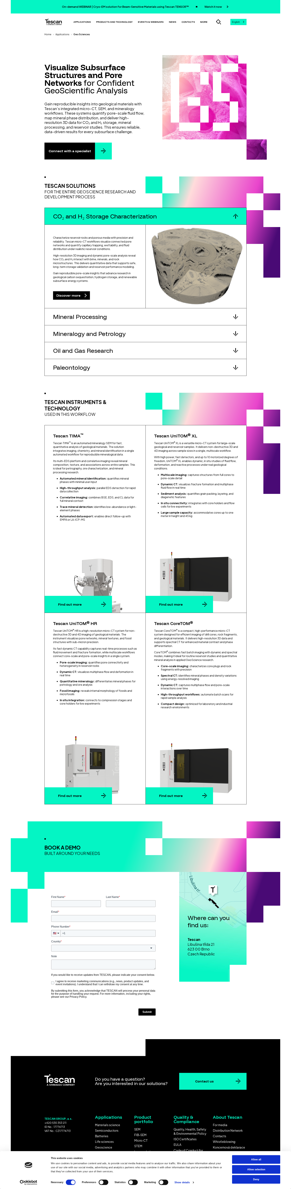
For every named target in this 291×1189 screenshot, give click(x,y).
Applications (82, 21)
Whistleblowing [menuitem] (224, 1141)
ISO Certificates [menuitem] (185, 1139)
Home (47, 34)
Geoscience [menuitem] (103, 1147)
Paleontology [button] (71, 367)
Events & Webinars (151, 21)
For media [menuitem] (220, 1125)
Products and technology (114, 21)
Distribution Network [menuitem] (228, 1130)
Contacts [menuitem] (219, 1136)
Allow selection (256, 1169)
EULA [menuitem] (177, 1145)
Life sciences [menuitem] (104, 1141)
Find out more (70, 604)
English (236, 22)
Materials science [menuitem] (107, 1125)
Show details (182, 1182)
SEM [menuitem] (137, 1129)
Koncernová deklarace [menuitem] (229, 1147)
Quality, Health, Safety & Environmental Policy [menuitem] (190, 1131)
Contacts (188, 21)
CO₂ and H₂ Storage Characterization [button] (105, 216)
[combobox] (238, 22)
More (203, 21)
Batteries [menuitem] (101, 1136)
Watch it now (213, 6)
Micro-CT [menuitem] (141, 1140)
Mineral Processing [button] (80, 316)
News (172, 21)
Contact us (204, 1081)
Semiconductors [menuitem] (106, 1130)
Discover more (68, 295)
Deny (256, 1179)
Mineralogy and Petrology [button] (89, 333)
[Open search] (218, 21)
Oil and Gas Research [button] (83, 350)
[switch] (103, 1182)
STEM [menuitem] (138, 1146)
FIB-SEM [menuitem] (140, 1135)
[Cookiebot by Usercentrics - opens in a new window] (28, 1182)
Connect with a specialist (70, 151)
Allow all (256, 1159)
